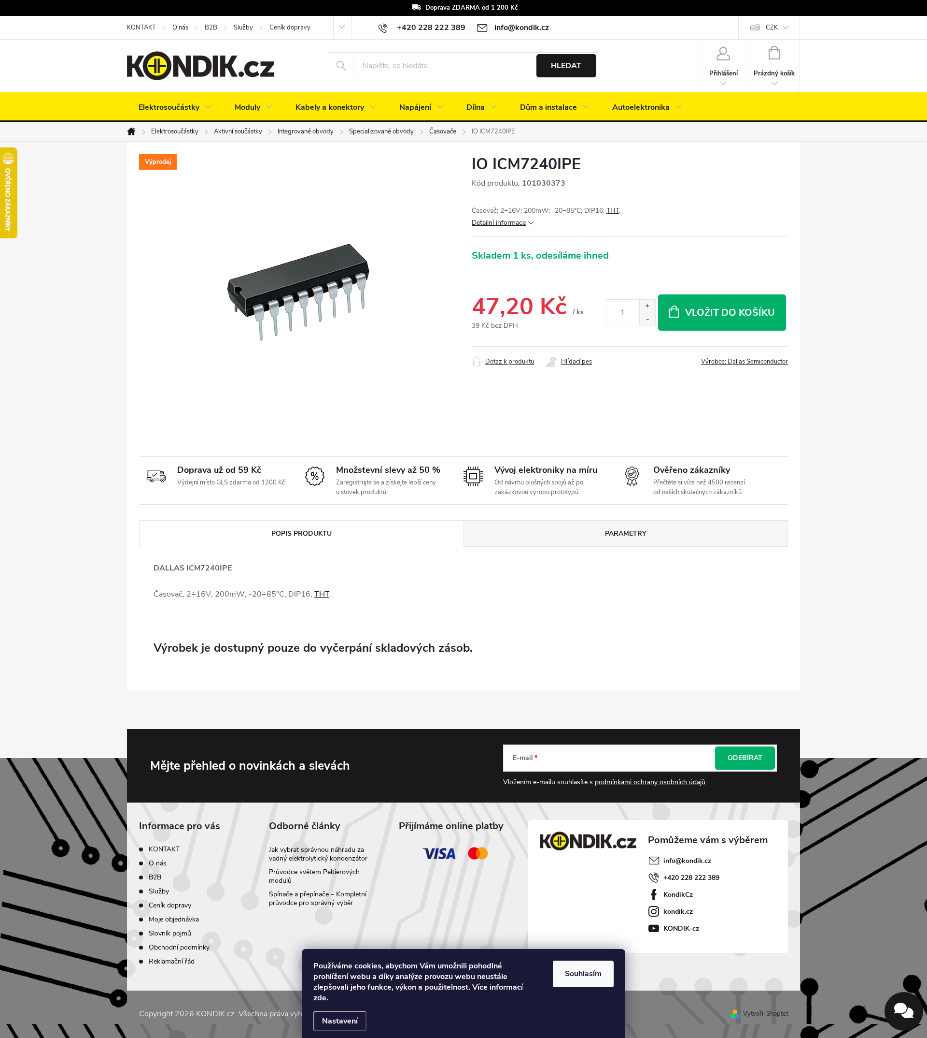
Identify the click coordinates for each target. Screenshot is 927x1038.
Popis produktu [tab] (301, 533)
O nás (180, 27)
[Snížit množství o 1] (647, 319)
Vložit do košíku (730, 312)
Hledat (566, 65)
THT (612, 210)
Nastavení (340, 1021)
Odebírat (745, 757)
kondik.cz (678, 911)
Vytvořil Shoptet (765, 1013)
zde (319, 998)
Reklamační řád (172, 961)
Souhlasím (583, 973)
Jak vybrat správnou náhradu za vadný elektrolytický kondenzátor (318, 854)
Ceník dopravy (289, 27)
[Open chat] (904, 1011)
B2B (211, 27)
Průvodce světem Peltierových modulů (314, 876)
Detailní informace (499, 222)
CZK (772, 27)
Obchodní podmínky (179, 947)
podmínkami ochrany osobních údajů (650, 782)
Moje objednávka (174, 919)
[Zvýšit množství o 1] (647, 306)
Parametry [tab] (625, 533)
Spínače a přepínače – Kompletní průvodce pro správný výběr (317, 898)
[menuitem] (175, 107)
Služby (243, 27)
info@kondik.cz (687, 860)
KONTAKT (141, 27)
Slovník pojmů (170, 933)
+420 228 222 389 (691, 877)
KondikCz (678, 894)
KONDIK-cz (681, 928)
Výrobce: (744, 361)
